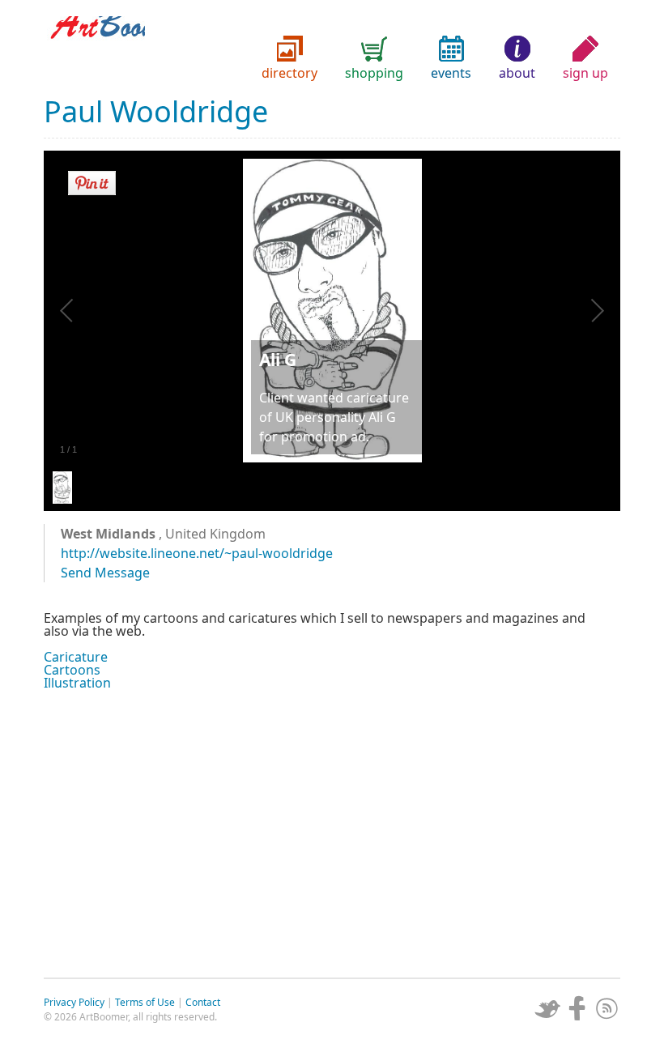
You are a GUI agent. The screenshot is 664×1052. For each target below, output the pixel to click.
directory (289, 73)
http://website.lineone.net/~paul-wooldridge (197, 553)
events (451, 73)
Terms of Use (145, 1002)
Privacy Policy (74, 1002)
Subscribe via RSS (607, 1008)
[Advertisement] (332, 831)
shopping (374, 73)
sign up (585, 73)
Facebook (577, 1008)
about (517, 73)
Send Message (105, 572)
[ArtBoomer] (332, 48)
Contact (202, 1002)
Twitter (547, 1008)
